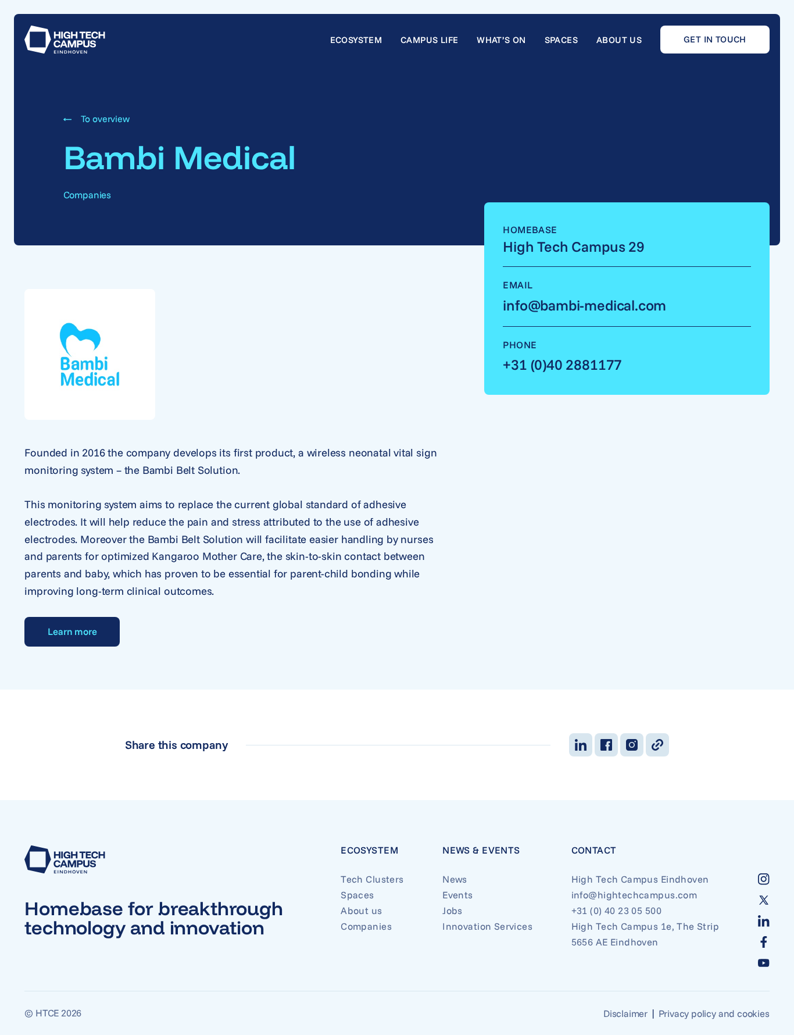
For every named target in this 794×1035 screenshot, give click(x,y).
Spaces (561, 39)
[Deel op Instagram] (631, 744)
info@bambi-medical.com (584, 305)
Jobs (452, 910)
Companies (366, 926)
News (454, 879)
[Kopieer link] (657, 744)
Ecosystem (356, 39)
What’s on (501, 39)
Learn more (72, 631)
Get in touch (715, 39)
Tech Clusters (372, 879)
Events (457, 894)
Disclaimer (625, 1013)
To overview (105, 118)
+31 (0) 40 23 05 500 (616, 910)
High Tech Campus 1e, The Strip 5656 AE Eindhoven (645, 934)
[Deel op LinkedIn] (580, 744)
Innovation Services (487, 926)
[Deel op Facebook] (606, 744)
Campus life (429, 39)
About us (619, 39)
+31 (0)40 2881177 (562, 364)
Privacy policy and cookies (714, 1013)
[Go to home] (64, 39)
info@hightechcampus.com (634, 894)
